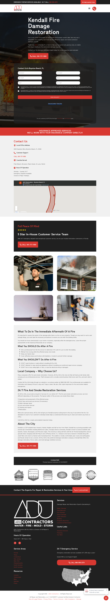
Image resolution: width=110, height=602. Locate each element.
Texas (15, 555)
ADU (36, 45)
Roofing (59, 518)
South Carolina (18, 565)
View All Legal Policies (35, 599)
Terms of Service (67, 118)
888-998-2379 (53, 2)
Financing (59, 533)
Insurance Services (62, 531)
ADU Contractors (54, 594)
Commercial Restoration (64, 523)
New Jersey (17, 559)
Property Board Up (63, 520)
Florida (16, 553)
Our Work (60, 535)
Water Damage (61, 508)
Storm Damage (61, 514)
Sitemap (78, 599)
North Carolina (18, 567)
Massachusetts (18, 563)
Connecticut (17, 557)
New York (16, 561)
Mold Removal (61, 510)
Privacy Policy (59, 118)
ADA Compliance (70, 599)
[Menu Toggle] (89, 8)
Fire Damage (61, 512)
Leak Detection (61, 516)
